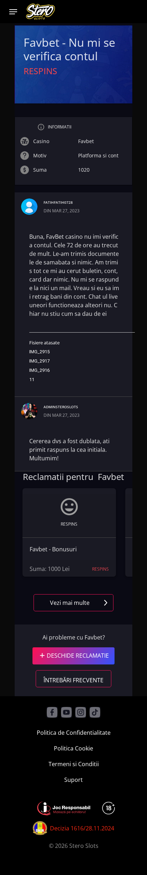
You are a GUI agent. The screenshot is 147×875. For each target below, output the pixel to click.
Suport (73, 780)
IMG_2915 (39, 351)
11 (31, 379)
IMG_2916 (39, 370)
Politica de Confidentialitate (74, 733)
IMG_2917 (39, 361)
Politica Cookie (73, 748)
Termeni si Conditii (74, 764)
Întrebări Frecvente (73, 680)
